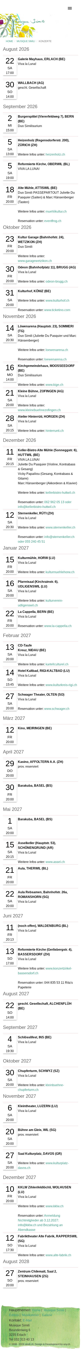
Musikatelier (30, 1315)
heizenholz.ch (55, 154)
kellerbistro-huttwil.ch (60, 492)
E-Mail (27, 1320)
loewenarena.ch (57, 350)
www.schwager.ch (56, 708)
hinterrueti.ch (55, 430)
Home (9, 41)
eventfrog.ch (52, 221)
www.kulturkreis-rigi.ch (61, 685)
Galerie (47, 1315)
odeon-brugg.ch (57, 281)
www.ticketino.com (57, 310)
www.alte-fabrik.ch (58, 1255)
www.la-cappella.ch (58, 626)
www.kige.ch (54, 384)
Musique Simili (26, 41)
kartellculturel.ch (57, 664)
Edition (14, 1315)
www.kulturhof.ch (57, 300)
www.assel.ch (55, 862)
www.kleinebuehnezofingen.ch (39, 410)
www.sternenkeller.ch (60, 527)
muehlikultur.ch (56, 211)
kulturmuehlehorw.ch (60, 572)
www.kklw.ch (55, 1206)
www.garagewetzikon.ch (35, 260)
